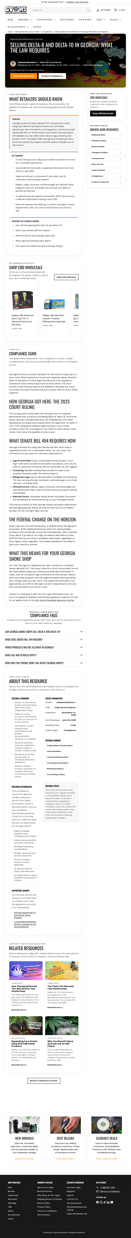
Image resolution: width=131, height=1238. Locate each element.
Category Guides (106, 152)
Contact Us (72, 1199)
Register (71, 1191)
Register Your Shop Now (77, 2)
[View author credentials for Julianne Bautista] (13, 64)
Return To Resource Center (44, 1080)
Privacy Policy (43, 1207)
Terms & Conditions (47, 1211)
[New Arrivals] (24, 1125)
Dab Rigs (85, 19)
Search (70, 1195)
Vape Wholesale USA (77, 1213)
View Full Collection (66, 277)
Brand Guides (106, 146)
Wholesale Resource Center (27, 32)
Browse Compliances (52, 76)
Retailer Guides (106, 140)
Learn (37, 26)
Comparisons (106, 158)
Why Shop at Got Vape (48, 1195)
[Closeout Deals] (106, 1125)
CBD (99, 19)
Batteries (67, 19)
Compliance (47, 32)
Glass (114, 19)
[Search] (88, 10)
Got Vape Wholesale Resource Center (54, 600)
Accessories (17, 26)
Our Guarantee (74, 1203)
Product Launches (106, 182)
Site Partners (43, 1214)
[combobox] (61, 10)
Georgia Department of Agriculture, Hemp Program (25, 915)
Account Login (74, 1187)
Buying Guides (106, 135)
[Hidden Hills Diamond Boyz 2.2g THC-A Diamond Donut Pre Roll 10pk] (23, 308)
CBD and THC (24, 507)
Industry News (106, 170)
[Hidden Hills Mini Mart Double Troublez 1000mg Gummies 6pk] (54, 306)
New (10, 19)
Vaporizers (45, 19)
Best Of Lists (106, 164)
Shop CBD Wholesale (23, 76)
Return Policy (43, 1203)
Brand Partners (44, 1191)
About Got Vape (45, 1187)
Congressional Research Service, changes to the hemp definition (25, 924)
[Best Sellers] (65, 1125)
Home (10, 32)
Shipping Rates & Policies (49, 1199)
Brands (24, 19)
